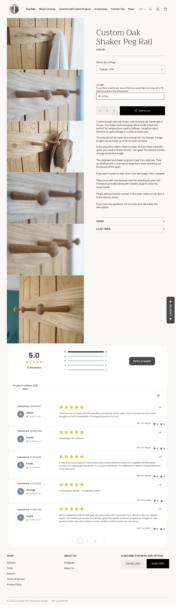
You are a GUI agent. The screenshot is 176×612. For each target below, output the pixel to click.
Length (100, 84)
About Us (69, 568)
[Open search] (150, 9)
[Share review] (160, 407)
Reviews (171, 310)
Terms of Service (16, 579)
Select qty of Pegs (105, 62)
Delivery (11, 562)
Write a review (142, 361)
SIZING (100, 221)
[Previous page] (72, 541)
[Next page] (104, 541)
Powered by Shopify (39, 600)
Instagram (69, 562)
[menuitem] (131, 9)
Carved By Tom (22, 600)
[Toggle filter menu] (158, 395)
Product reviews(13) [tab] (25, 385)
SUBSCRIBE (157, 563)
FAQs (10, 568)
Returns (11, 573)
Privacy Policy (14, 584)
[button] (155, 424)
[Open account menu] (158, 9)
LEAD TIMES (103, 228)
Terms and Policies (59, 600)
